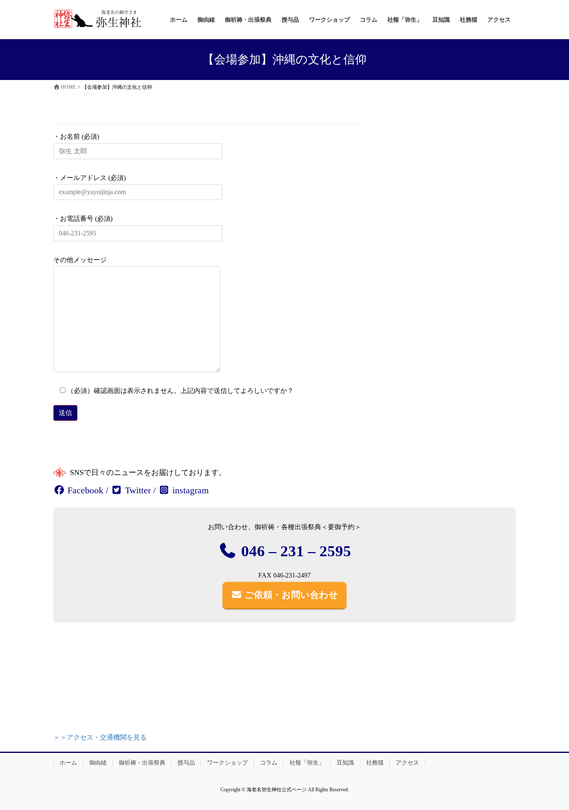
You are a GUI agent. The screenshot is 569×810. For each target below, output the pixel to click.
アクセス (407, 763)
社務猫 (375, 763)
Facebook (84, 490)
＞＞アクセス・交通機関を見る (100, 737)
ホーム (68, 763)
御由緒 (98, 763)
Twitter (136, 490)
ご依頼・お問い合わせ (290, 595)
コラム (268, 763)
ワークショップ (227, 763)
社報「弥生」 (306, 763)
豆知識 (345, 763)
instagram (189, 490)
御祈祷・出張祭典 (142, 763)
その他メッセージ (80, 259)
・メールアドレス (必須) (89, 177)
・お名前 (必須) (76, 136)
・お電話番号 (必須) (82, 218)
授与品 (186, 763)
